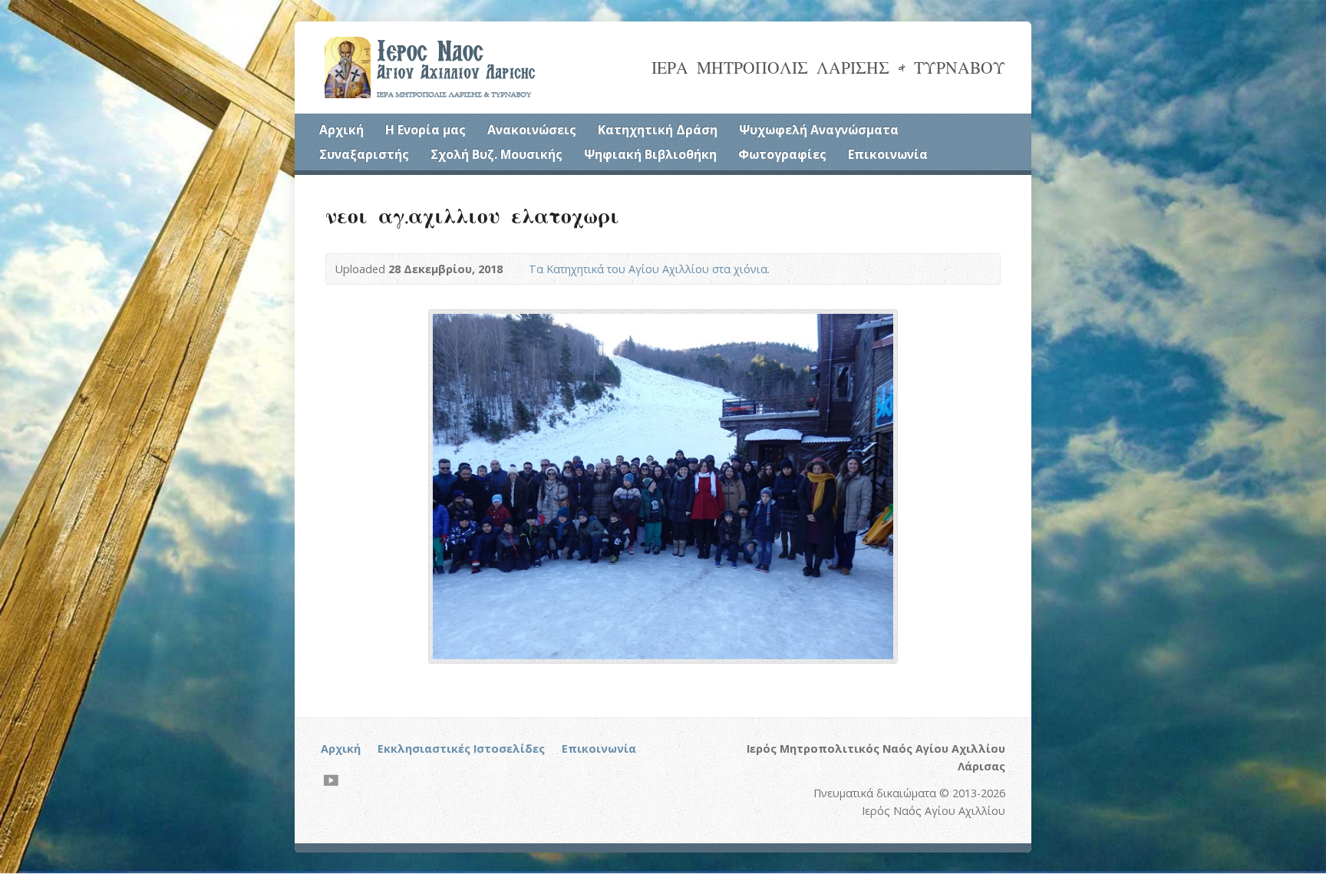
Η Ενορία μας (425, 129)
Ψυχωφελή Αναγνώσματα (819, 129)
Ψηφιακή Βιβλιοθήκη (650, 154)
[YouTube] (331, 780)
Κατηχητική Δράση (657, 129)
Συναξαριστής (364, 154)
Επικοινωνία (888, 154)
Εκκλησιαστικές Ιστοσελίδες (461, 748)
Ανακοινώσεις (531, 129)
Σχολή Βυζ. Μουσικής (496, 154)
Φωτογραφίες (782, 154)
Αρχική (341, 129)
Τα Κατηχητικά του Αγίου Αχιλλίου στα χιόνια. (649, 269)
